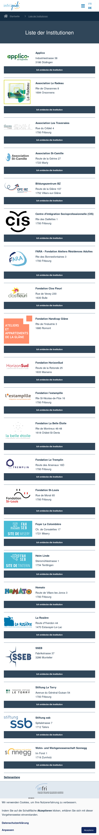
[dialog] (49, 816)
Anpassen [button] (8, 830)
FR (90, 4)
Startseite (15, 16)
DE (90, 8)
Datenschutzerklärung (15, 823)
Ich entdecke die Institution (49, 69)
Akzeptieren (89, 830)
